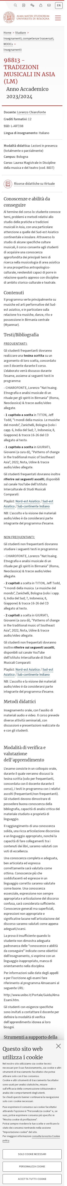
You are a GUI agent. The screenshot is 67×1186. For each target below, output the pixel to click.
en (59, 5)
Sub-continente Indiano (33, 506)
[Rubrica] (24, 5)
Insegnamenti (13, 50)
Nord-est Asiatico (27, 501)
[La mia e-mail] (49, 5)
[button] (57, 18)
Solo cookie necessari (32, 1154)
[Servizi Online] (32, 5)
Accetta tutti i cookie (32, 1179)
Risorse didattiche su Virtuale (34, 183)
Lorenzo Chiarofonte (31, 112)
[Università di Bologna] (26, 17)
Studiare (20, 33)
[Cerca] (16, 5)
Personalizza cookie (32, 1166)
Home (7, 33)
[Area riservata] (41, 5)
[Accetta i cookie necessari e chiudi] (58, 1046)
